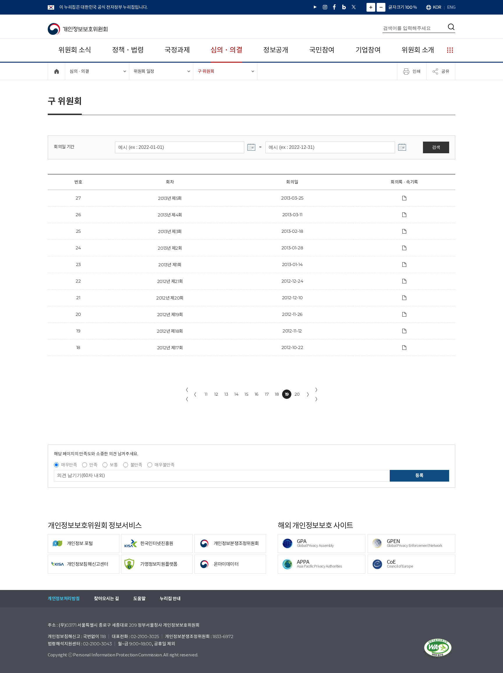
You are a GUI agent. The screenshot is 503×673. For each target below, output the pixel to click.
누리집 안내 (170, 598)
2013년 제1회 (169, 264)
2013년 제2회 (170, 248)
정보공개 (275, 49)
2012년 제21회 (170, 281)
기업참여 (368, 49)
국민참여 (321, 49)
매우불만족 (164, 465)
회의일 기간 (64, 146)
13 (226, 394)
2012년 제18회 (170, 331)
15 (246, 394)
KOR (437, 7)
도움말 (139, 598)
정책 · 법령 (128, 49)
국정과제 (177, 49)
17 (266, 394)
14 (236, 394)
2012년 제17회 (170, 347)
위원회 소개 (417, 49)
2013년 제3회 (170, 231)
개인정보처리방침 (63, 598)
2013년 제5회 (170, 198)
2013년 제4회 (170, 215)
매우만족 (69, 465)
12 (216, 394)
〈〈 (185, 394)
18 (277, 394)
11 (206, 394)
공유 (445, 71)
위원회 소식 (74, 49)
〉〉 (317, 394)
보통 (114, 465)
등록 (419, 475)
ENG (451, 7)
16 (256, 394)
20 (297, 394)
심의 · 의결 (226, 49)
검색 (436, 147)
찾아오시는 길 (106, 598)
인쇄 (416, 71)
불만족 (136, 465)
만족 (93, 465)
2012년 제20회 (170, 298)
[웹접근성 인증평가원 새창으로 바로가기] (437, 648)
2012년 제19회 (170, 314)
